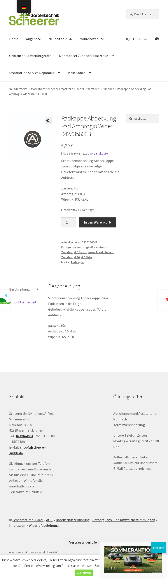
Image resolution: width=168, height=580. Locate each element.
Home (13, 39)
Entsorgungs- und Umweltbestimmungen (123, 520)
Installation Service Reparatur (31, 73)
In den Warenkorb (97, 222)
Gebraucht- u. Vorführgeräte (30, 55)
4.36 (77, 257)
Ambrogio (77, 262)
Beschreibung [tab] (19, 289)
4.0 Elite (86, 257)
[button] (48, 120)
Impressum (17, 525)
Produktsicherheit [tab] (23, 302)
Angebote (33, 39)
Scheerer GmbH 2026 (28, 520)
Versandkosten (99, 153)
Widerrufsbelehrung (44, 525)
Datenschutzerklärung (73, 520)
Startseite (21, 89)
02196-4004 (24, 436)
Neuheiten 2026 (60, 39)
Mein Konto (76, 73)
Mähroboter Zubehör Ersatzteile (83, 55)
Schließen (158, 547)
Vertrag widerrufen (84, 542)
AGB (49, 520)
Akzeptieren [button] (84, 573)
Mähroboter (89, 39)
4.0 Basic (80, 252)
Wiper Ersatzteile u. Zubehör (95, 89)
